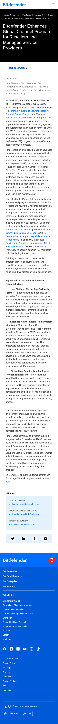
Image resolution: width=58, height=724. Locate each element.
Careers (6, 635)
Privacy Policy (9, 663)
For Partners (9, 586)
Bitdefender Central (11, 601)
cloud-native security (16, 236)
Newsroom (14, 15)
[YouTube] (24, 649)
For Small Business (12, 576)
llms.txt (6, 685)
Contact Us (8, 676)
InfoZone (7, 639)
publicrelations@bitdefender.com (24, 504)
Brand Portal (8, 618)
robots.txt (7, 690)
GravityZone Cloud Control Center (17, 605)
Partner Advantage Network (25, 110)
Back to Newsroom (17, 67)
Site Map (6, 667)
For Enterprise (10, 581)
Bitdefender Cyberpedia (13, 609)
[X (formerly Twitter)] (11, 649)
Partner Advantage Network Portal (18, 613)
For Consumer (10, 571)
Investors (7, 630)
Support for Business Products (16, 626)
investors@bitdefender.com (21, 524)
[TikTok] (38, 649)
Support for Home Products (15, 622)
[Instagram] (31, 649)
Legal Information (10, 658)
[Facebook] (4, 649)
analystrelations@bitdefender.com (24, 514)
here (8, 481)
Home (5, 15)
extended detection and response (22, 232)
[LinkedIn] (18, 649)
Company (7, 672)
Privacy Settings (10, 681)
